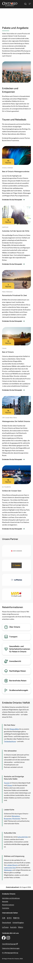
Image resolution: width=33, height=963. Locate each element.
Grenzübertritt (15, 661)
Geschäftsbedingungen (9, 944)
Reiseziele (5, 901)
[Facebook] (3, 938)
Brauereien (8, 818)
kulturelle (21, 837)
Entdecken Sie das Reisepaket (12, 200)
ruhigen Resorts (12, 865)
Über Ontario (14, 627)
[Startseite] (9, 4)
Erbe (26, 837)
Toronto (7, 783)
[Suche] (25, 4)
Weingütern (16, 816)
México (20, 927)
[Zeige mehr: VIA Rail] (16, 594)
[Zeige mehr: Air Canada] (16, 551)
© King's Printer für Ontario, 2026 (12, 958)
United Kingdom (18, 922)
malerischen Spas (10, 867)
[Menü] (30, 4)
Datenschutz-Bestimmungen (11, 948)
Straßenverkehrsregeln (18, 690)
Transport (13, 636)
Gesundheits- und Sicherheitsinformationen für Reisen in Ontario (19, 649)
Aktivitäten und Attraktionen (11, 898)
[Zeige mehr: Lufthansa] (16, 580)
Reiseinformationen (8, 905)
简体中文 (16, 918)
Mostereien (16, 818)
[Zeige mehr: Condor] (16, 565)
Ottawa (9, 785)
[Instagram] (8, 938)
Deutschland (6, 922)
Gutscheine (5, 908)
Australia (13, 927)
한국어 (9, 918)
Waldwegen (8, 870)
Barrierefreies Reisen (17, 680)
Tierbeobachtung (10, 741)
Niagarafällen (14, 729)
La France (5, 927)
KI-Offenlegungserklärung (10, 952)
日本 (3, 918)
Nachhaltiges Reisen (17, 671)
